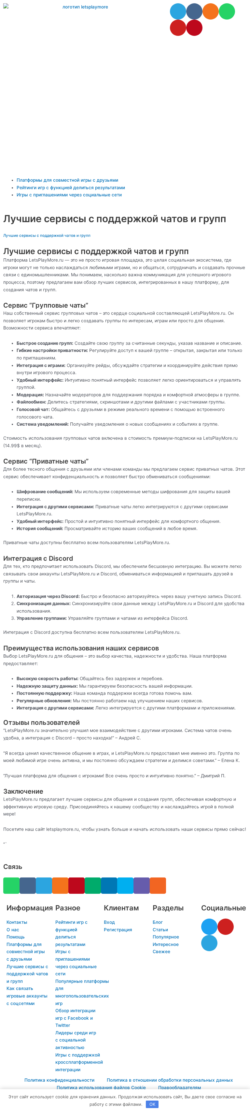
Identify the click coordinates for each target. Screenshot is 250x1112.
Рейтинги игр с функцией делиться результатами (71, 187)
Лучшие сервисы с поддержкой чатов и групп (46, 235)
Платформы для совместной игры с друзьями (67, 180)
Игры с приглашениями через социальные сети (69, 194)
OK (152, 1104)
